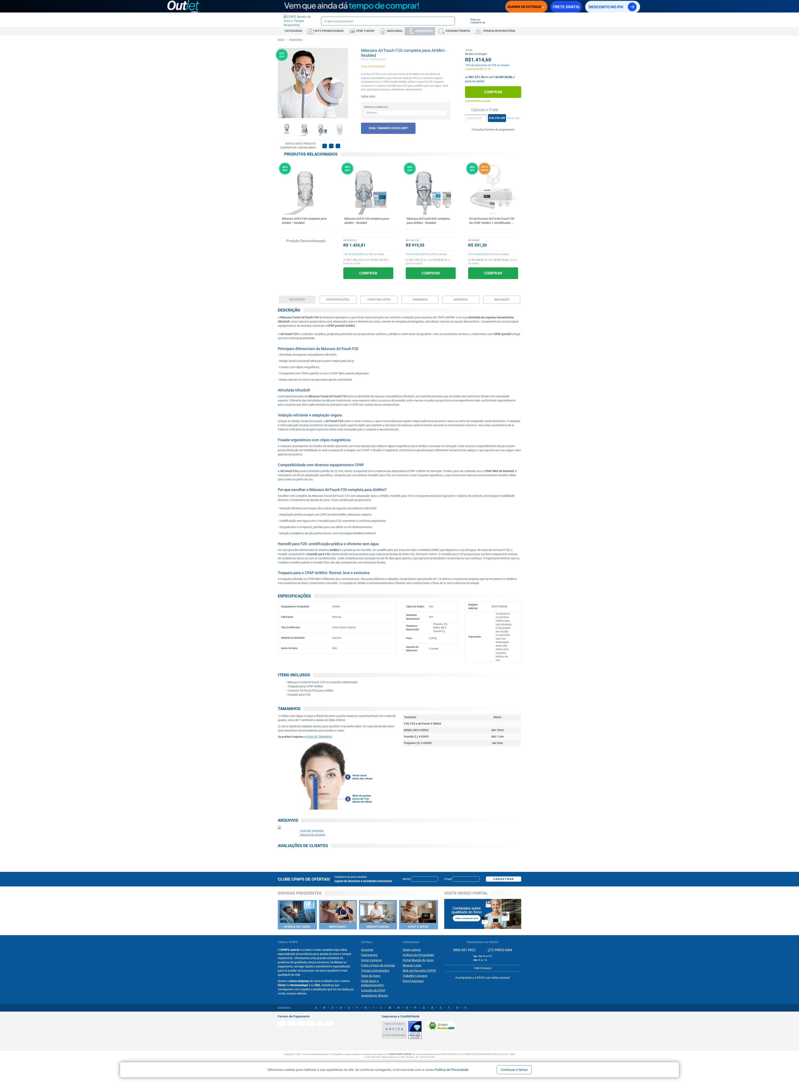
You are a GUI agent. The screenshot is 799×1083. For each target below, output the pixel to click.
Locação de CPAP (373, 990)
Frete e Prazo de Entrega (378, 965)
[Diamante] (415, 1030)
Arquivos (461, 299)
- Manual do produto (312, 834)
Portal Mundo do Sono (418, 960)
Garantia (367, 949)
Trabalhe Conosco (415, 975)
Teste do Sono (371, 975)
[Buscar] (451, 21)
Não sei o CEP (513, 118)
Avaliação (502, 299)
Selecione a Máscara (376, 107)
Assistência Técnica (374, 995)
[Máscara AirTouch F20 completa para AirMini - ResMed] (286, 129)
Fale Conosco (482, 968)
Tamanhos (420, 299)
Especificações (338, 299)
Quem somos (412, 949)
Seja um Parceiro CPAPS (419, 970)
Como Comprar (371, 960)
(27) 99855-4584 (499, 950)
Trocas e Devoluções (375, 970)
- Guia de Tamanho (311, 830)
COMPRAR (368, 273)
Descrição (297, 299)
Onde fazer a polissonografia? (372, 983)
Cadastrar (503, 879)
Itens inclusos (379, 299)
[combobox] (405, 112)
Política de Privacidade (451, 1070)
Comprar (493, 92)
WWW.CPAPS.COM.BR (400, 1054)
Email (447, 879)
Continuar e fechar (514, 1070)
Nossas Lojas (412, 965)
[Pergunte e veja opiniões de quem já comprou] (306, 233)
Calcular (497, 118)
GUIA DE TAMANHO (319, 736)
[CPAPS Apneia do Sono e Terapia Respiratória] (298, 21)
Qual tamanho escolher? (388, 128)
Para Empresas (413, 981)
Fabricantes (369, 955)
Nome (406, 879)
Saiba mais (368, 96)
